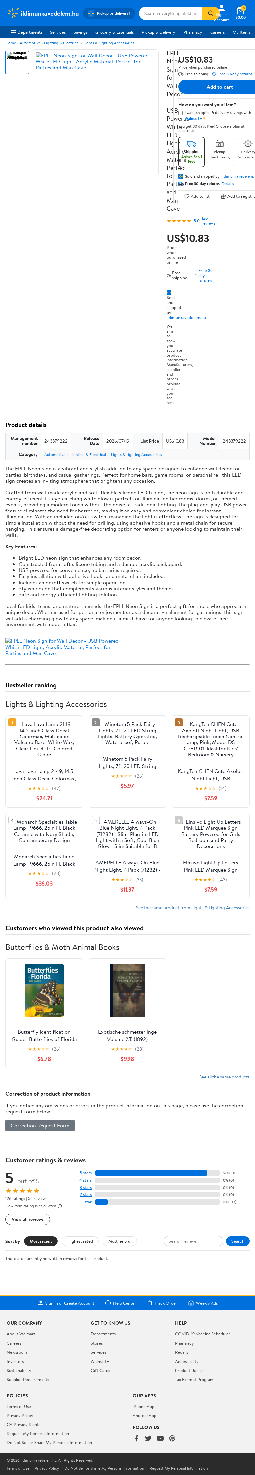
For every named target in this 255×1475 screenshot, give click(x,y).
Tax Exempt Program (194, 1379)
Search (237, 1241)
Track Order (166, 1303)
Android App (144, 1415)
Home (10, 43)
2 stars (86, 1194)
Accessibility (187, 1361)
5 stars (86, 1172)
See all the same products (224, 1077)
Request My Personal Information (38, 1433)
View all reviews (28, 1219)
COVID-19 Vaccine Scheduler (202, 1334)
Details (228, 183)
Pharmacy (192, 32)
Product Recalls (189, 1370)
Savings (80, 32)
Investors (15, 1361)
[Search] (211, 13)
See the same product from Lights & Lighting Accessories (193, 907)
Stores (97, 1343)
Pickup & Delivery (158, 32)
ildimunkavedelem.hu (186, 317)
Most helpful (119, 1241)
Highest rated (80, 1241)
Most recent (41, 1241)
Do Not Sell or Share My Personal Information (49, 1442)
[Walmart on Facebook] (136, 1439)
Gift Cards (100, 1370)
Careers (217, 32)
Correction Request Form (40, 1125)
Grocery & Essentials (114, 32)
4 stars (85, 1180)
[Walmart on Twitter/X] (148, 1439)
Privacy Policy (20, 1415)
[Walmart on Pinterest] (172, 1439)
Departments (29, 32)
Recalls (181, 1352)
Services (58, 32)
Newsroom (17, 1352)
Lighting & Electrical (62, 43)
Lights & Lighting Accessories (108, 43)
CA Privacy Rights (23, 1424)
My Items (241, 32)
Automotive (30, 43)
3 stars (86, 1187)
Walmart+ (100, 1361)
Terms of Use (19, 1406)
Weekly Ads (207, 1303)
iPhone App (143, 1406)
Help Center (124, 1303)
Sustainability (19, 1370)
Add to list (200, 196)
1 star (87, 1201)
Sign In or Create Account (69, 1303)
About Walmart (21, 1334)
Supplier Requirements (28, 1379)
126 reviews (208, 221)
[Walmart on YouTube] (160, 1439)
